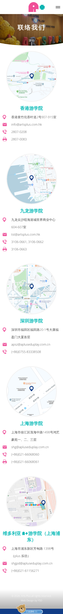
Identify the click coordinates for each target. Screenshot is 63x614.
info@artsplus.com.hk (26, 124)
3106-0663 (19, 249)
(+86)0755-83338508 (26, 352)
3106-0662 (36, 242)
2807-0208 (19, 132)
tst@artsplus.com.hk (25, 234)
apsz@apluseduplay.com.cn (30, 344)
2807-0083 (19, 139)
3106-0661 (19, 242)
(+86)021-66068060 (25, 454)
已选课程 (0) (31, 611)
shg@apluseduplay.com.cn (30, 447)
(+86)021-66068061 (25, 462)
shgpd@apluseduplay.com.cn (32, 563)
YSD (40, 600)
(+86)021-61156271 (25, 571)
